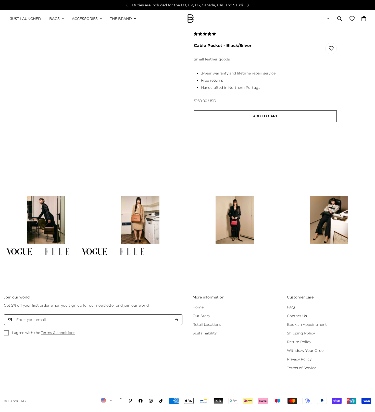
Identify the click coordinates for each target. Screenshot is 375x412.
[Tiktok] (161, 401)
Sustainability (205, 333)
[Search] (339, 18)
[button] (205, 34)
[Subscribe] (176, 319)
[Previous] (127, 5)
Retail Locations (207, 324)
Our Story (201, 316)
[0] (364, 18)
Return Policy (299, 342)
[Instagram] (151, 401)
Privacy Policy (299, 359)
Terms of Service (301, 368)
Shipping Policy (301, 333)
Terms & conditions (58, 332)
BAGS (54, 18)
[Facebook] (141, 401)
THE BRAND (121, 18)
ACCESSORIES (85, 18)
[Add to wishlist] (331, 48)
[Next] (248, 5)
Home (198, 307)
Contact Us (297, 316)
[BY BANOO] (190, 18)
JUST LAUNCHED (25, 18)
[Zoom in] (170, 42)
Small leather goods (212, 59)
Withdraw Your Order (306, 350)
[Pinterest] (130, 401)
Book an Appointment (307, 324)
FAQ (291, 307)
